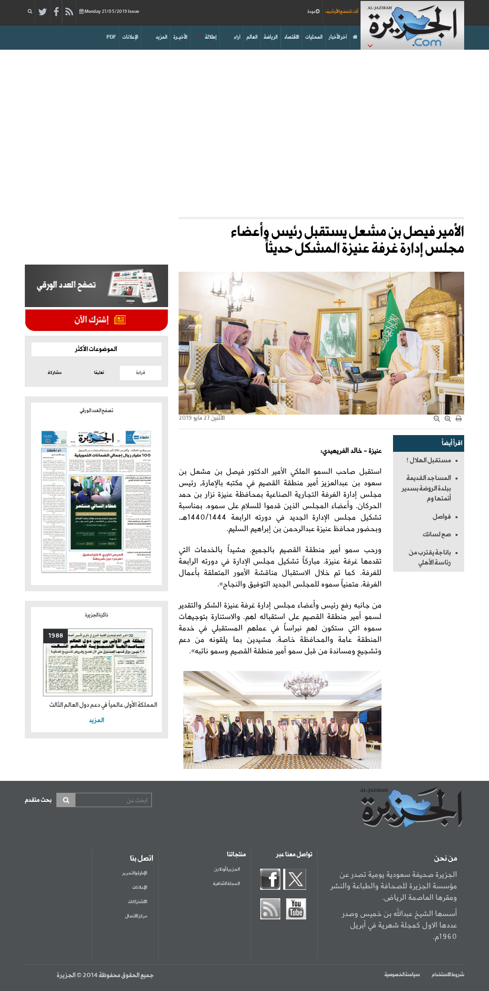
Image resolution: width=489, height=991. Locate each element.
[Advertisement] (244, 131)
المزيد (161, 37)
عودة (312, 12)
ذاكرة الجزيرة (96, 615)
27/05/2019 (112, 12)
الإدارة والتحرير (134, 873)
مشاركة (55, 373)
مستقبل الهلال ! (428, 460)
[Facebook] (56, 12)
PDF (111, 37)
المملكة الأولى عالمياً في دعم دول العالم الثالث (103, 705)
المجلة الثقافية (226, 884)
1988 (55, 636)
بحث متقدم (38, 800)
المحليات (313, 37)
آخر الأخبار (338, 37)
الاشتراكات (137, 902)
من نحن (445, 859)
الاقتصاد (291, 37)
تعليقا (99, 373)
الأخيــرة (180, 37)
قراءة (140, 373)
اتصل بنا (141, 859)
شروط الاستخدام (448, 974)
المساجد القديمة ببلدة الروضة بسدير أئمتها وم (426, 488)
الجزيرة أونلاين (227, 869)
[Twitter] (42, 12)
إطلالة (210, 37)
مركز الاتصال (136, 916)
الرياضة (270, 37)
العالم (251, 37)
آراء (237, 37)
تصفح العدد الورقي (96, 410)
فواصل (442, 516)
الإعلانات (130, 37)
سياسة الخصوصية (402, 974)
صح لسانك (437, 534)
